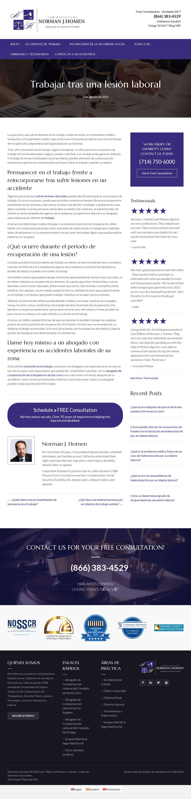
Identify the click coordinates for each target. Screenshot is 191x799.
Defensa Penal (113, 697)
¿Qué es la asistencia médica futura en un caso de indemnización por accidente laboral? (156, 456)
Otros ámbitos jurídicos (73, 752)
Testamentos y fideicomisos (111, 713)
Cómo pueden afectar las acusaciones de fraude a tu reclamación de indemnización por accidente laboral (156, 431)
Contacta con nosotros (75, 54)
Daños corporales (115, 690)
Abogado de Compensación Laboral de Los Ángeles (72, 706)
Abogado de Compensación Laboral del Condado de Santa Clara (75, 686)
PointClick (178, 771)
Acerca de (142, 44)
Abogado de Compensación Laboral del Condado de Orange (75, 725)
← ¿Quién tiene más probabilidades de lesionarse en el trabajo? (32, 502)
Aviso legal (13, 779)
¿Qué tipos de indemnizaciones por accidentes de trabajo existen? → (101, 502)
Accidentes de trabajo (43, 44)
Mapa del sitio (30, 779)
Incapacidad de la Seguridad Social (97, 44)
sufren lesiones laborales (51, 196)
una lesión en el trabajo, (38, 366)
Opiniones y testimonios (29, 54)
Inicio (14, 44)
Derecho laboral (114, 704)
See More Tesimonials (144, 378)
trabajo (49, 217)
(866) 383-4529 (99, 567)
